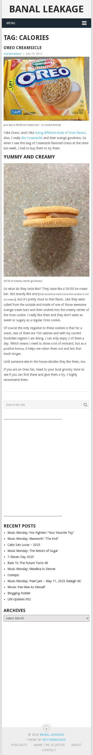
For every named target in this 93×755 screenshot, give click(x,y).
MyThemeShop (53, 740)
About (76, 745)
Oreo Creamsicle (23, 47)
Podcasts (19, 745)
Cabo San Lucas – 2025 (23, 545)
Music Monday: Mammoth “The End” (32, 538)
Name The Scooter (49, 745)
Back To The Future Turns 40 (27, 563)
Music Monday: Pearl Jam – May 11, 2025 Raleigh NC (44, 581)
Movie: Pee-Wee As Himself (26, 587)
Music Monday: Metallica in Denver (31, 569)
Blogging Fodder (18, 593)
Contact (49, 750)
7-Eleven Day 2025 (20, 557)
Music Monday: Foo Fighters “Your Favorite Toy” (40, 532)
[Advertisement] (46, 466)
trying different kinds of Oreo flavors (60, 133)
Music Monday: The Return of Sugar (32, 551)
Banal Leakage (46, 9)
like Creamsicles (32, 138)
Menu (10, 23)
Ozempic (13, 575)
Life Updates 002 (19, 599)
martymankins (13, 53)
